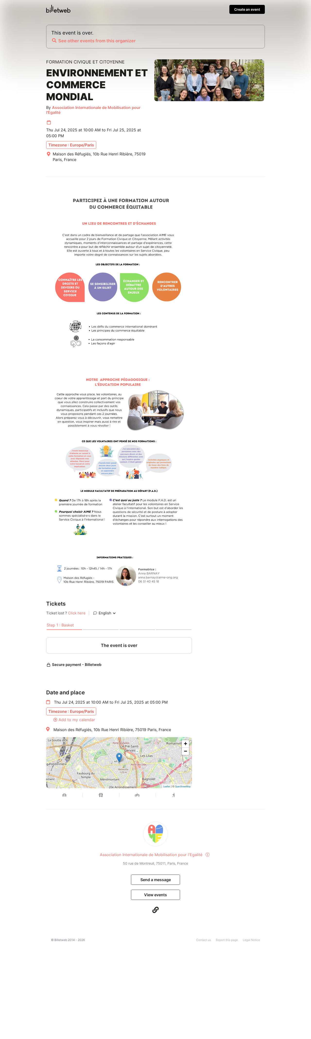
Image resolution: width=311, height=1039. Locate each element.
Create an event (247, 9)
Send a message (155, 879)
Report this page (227, 940)
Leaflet (166, 786)
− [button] (185, 751)
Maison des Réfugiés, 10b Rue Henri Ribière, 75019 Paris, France (112, 729)
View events (155, 894)
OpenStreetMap (183, 786)
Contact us (203, 940)
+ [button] (185, 744)
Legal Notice (251, 940)
